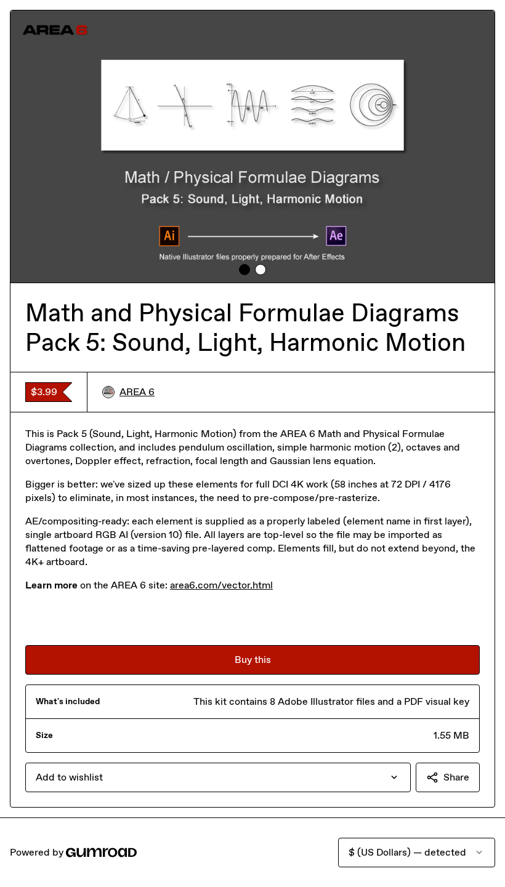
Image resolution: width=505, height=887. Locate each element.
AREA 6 (137, 392)
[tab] (244, 269)
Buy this (253, 659)
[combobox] (218, 777)
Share (456, 777)
